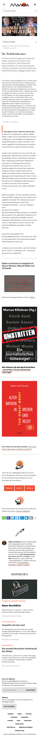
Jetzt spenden (9, 706)
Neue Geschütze (11, 605)
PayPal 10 (30, 488)
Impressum (28, 720)
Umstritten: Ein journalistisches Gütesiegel (16, 370)
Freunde (10, 720)
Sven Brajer (15, 639)
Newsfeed (14, 717)
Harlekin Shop (19, 730)
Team (18, 720)
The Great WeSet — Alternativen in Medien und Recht (19, 564)
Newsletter (24, 717)
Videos (20, 713)
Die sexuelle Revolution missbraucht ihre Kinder (19, 650)
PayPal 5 (19, 488)
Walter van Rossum (11, 122)
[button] (4, 518)
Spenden (9, 488)
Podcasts (29, 713)
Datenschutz (19, 724)
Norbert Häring (16, 616)
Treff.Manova (11, 727)
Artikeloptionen (9, 42)
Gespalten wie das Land (13, 625)
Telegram (10, 713)
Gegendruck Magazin (26, 727)
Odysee (32, 297)
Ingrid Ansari (16, 666)
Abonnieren (30, 690)
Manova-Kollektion (23, 511)
